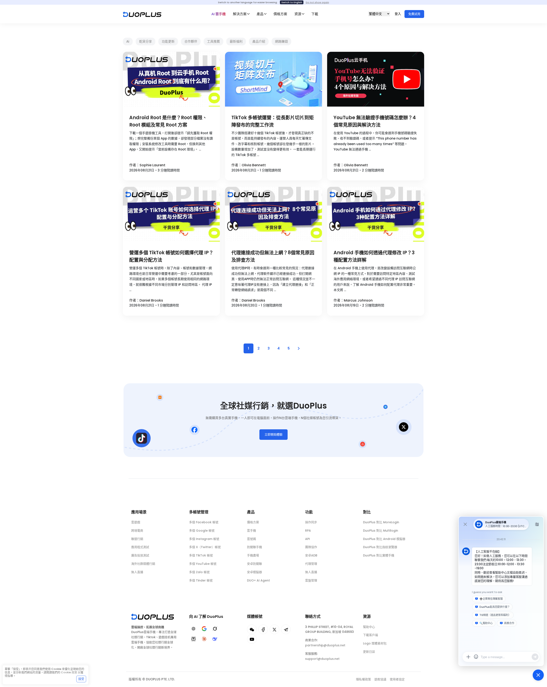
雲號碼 (251, 539)
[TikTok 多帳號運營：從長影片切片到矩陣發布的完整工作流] (273, 79)
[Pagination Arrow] (299, 348)
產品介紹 (258, 41)
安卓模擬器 (254, 572)
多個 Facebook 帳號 (203, 522)
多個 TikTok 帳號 (201, 555)
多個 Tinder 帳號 (201, 580)
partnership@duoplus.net (325, 645)
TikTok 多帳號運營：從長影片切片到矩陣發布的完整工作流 (272, 121)
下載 (314, 14)
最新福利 (236, 41)
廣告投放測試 (140, 555)
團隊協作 (311, 547)
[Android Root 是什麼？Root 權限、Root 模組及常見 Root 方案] (171, 79)
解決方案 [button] (240, 14)
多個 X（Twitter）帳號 (205, 547)
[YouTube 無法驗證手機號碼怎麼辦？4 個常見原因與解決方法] (375, 79)
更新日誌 (369, 652)
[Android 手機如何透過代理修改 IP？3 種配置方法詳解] (375, 214)
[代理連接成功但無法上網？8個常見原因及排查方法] (273, 214)
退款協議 (380, 679)
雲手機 (251, 530)
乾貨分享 (145, 41)
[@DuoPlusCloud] (252, 639)
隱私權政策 (363, 679)
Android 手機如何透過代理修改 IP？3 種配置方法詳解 (374, 256)
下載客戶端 (370, 635)
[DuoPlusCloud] (274, 629)
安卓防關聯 (254, 564)
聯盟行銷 (137, 539)
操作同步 (311, 522)
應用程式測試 (140, 547)
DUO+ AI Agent (258, 580)
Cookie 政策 (69, 672)
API (307, 539)
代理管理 (311, 564)
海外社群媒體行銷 (143, 564)
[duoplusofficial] (263, 629)
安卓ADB (311, 555)
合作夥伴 (190, 41)
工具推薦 (213, 41)
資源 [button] (297, 14)
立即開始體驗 (273, 434)
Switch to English (291, 2)
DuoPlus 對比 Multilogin (380, 530)
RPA (308, 530)
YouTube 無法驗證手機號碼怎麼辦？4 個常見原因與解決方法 (375, 121)
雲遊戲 (135, 522)
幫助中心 (369, 627)
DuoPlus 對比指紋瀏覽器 (380, 547)
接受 (81, 679)
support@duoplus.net (322, 659)
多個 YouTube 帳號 (202, 564)
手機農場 (253, 555)
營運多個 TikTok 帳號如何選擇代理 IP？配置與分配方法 (171, 256)
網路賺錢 (281, 41)
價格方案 (280, 14)
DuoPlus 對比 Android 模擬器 (384, 539)
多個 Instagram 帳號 (204, 539)
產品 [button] (260, 14)
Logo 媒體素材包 (375, 643)
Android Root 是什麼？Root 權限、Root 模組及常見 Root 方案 (168, 121)
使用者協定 (397, 679)
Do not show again (317, 2)
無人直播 (137, 572)
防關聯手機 (254, 547)
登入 (398, 14)
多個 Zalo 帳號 (199, 572)
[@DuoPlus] (252, 629)
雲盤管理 (311, 580)
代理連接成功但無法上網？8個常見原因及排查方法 (272, 256)
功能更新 (168, 41)
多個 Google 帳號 (202, 530)
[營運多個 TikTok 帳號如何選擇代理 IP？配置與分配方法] (171, 214)
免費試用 (414, 14)
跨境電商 (137, 530)
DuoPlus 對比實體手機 (378, 555)
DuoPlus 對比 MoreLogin (381, 522)
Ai (127, 41)
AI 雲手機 (218, 14)
